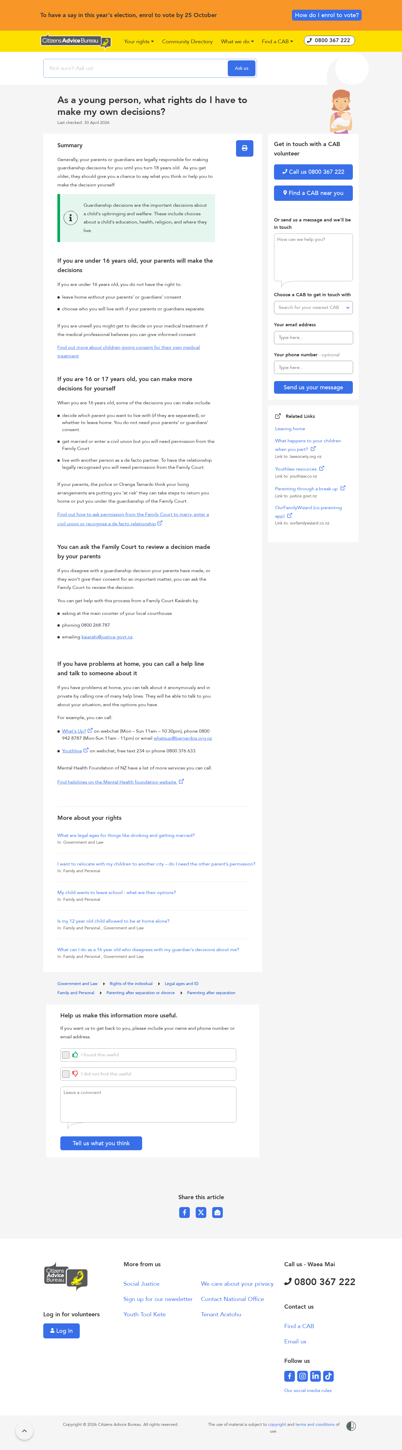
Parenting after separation (211, 993)
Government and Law (78, 983)
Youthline (72, 751)
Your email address (295, 325)
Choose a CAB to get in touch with (312, 295)
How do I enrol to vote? (327, 15)
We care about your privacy (237, 1284)
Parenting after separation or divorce (141, 993)
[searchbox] (136, 68)
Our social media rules (308, 1390)
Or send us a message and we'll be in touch (312, 224)
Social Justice (142, 1284)
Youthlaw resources (296, 469)
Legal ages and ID (181, 983)
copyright (277, 1424)
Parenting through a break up (307, 489)
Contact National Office (232, 1299)
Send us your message (313, 387)
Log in (63, 1331)
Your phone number (307, 355)
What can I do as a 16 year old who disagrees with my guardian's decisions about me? (148, 949)
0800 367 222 (324, 1282)
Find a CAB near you (315, 193)
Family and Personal (76, 993)
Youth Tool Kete (145, 1314)
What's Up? (74, 731)
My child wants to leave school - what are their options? (116, 892)
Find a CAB (299, 1326)
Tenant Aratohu (221, 1314)
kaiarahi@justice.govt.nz (107, 637)
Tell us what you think (101, 1143)
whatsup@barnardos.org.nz (183, 738)
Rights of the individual (132, 983)
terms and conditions (315, 1424)
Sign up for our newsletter (158, 1299)
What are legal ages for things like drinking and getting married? (126, 835)
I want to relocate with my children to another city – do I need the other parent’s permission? (156, 864)
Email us (295, 1341)
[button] (139, 42)
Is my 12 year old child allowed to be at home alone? (113, 921)
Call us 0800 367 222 (315, 172)
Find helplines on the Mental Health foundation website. (117, 782)
